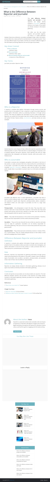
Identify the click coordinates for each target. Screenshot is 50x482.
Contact (41, 480)
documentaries (27, 118)
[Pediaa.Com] (6, 1)
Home (5, 6)
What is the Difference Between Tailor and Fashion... (28, 432)
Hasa (14, 16)
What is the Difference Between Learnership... (28, 439)
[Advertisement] (16, 26)
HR (19, 6)
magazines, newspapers (15, 167)
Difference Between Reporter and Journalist (19, 55)
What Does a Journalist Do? (12, 285)
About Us (46, 480)
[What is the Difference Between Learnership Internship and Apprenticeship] (20, 439)
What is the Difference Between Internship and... (28, 425)
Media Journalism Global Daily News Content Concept (19, 293)
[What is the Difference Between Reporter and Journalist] (20, 409)
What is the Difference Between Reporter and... (28, 409)
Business (9, 6)
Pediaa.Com (11, 480)
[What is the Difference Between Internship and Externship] (20, 424)
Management (15, 6)
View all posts (17, 331)
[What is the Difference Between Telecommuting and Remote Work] (20, 416)
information (37, 23)
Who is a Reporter (12, 48)
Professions (23, 6)
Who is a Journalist (12, 52)
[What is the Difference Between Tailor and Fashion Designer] (20, 432)
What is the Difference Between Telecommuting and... (28, 417)
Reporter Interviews (11, 291)
